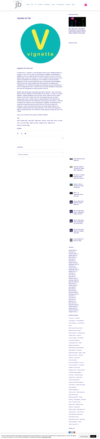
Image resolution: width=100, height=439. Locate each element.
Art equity (77, 318)
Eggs (80, 352)
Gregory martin (72, 370)
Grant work (77, 367)
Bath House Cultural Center (76, 328)
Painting (71, 399)
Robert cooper (72, 409)
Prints (70, 402)
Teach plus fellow (73, 421)
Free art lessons (73, 360)
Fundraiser (81, 365)
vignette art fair (43, 123)
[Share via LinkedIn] (25, 133)
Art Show (19, 128)
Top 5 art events (73, 424)
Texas (79, 421)
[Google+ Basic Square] (74, 432)
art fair (18, 123)
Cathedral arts (81, 333)
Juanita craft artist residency (76, 382)
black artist (31, 120)
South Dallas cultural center (76, 414)
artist (18, 120)
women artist (50, 120)
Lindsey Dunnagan (80, 384)
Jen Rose (71, 374)
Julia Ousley (72, 384)
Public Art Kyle (79, 404)
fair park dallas (25, 123)
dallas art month (34, 123)
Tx (78, 424)
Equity (83, 352)
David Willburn (72, 350)
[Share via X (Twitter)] (21, 133)
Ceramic (79, 335)
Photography (77, 399)
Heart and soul (81, 370)
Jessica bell (72, 377)
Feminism (80, 355)
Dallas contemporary (74, 345)
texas (55, 120)
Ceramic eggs (72, 337)
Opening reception (73, 397)
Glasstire (71, 367)
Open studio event (73, 394)
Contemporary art (73, 342)
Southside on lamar (74, 419)
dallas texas (38, 120)
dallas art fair (51, 123)
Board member (73, 333)
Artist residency (73, 323)
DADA (80, 342)
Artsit (70, 325)
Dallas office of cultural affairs (76, 347)
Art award (71, 318)
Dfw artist (79, 350)
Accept (93, 436)
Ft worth (81, 362)
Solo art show (80, 411)
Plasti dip (83, 399)
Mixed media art (80, 392)
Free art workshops (73, 362)
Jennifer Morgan (78, 374)
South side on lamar (74, 416)
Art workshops (80, 320)
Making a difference (74, 389)
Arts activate (81, 323)
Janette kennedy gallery (75, 372)
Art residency (72, 320)
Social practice (72, 411)
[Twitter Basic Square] (72, 432)
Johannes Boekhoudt (74, 379)
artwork (44, 120)
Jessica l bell (79, 377)
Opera (80, 397)
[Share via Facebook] (18, 133)
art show (60, 120)
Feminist (71, 357)
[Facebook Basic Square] (69, 432)
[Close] (98, 436)
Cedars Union (72, 335)
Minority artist (24, 120)
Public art (71, 407)
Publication (77, 407)
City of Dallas (80, 337)
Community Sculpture (74, 340)
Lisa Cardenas (72, 387)
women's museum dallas (23, 125)
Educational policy (73, 352)
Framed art (77, 357)
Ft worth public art (73, 365)
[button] (85, 4)
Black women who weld (75, 330)
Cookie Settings (84, 436)
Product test (72, 404)
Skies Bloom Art (81, 409)
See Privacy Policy (46, 437)
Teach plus (82, 419)
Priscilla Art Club (76, 402)
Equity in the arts (73, 355)
